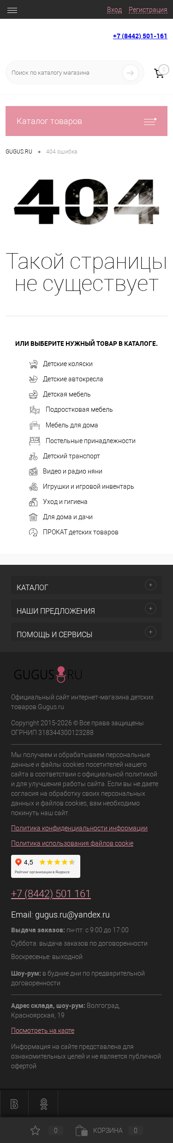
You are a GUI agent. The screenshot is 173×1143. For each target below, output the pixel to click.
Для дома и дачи (68, 517)
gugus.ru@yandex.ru (72, 914)
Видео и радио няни (72, 471)
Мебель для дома (72, 425)
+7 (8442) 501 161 (51, 894)
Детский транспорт (71, 456)
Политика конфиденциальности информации (79, 828)
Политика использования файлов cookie (72, 843)
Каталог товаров (49, 121)
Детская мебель (67, 394)
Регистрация (148, 9)
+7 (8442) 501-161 (140, 35)
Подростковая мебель (79, 409)
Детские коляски (68, 363)
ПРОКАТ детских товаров (81, 532)
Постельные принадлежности (91, 440)
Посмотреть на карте (42, 1030)
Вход (114, 9)
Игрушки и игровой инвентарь (88, 486)
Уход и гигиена (65, 501)
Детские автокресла (73, 379)
